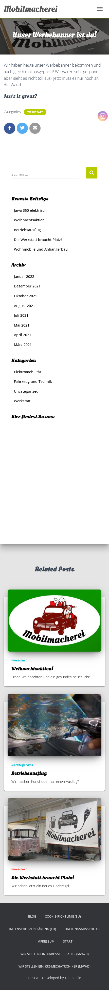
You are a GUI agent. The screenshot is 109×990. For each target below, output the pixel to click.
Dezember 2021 (27, 286)
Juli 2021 (21, 315)
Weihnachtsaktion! (30, 220)
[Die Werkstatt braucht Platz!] (54, 829)
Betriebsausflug (27, 229)
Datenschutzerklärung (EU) (32, 929)
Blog (32, 916)
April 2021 (22, 334)
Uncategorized (26, 391)
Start (67, 941)
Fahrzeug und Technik (33, 381)
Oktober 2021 (25, 295)
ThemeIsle (73, 977)
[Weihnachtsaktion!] (54, 620)
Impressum (46, 941)
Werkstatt (35, 112)
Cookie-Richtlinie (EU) (63, 916)
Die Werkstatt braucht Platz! (38, 239)
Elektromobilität (27, 371)
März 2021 (23, 344)
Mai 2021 (21, 325)
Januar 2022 (24, 276)
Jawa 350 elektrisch (30, 210)
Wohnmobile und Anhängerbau (41, 249)
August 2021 (24, 305)
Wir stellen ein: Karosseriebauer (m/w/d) (55, 954)
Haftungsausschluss (82, 929)
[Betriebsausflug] (54, 724)
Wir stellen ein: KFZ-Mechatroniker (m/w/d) (54, 966)
